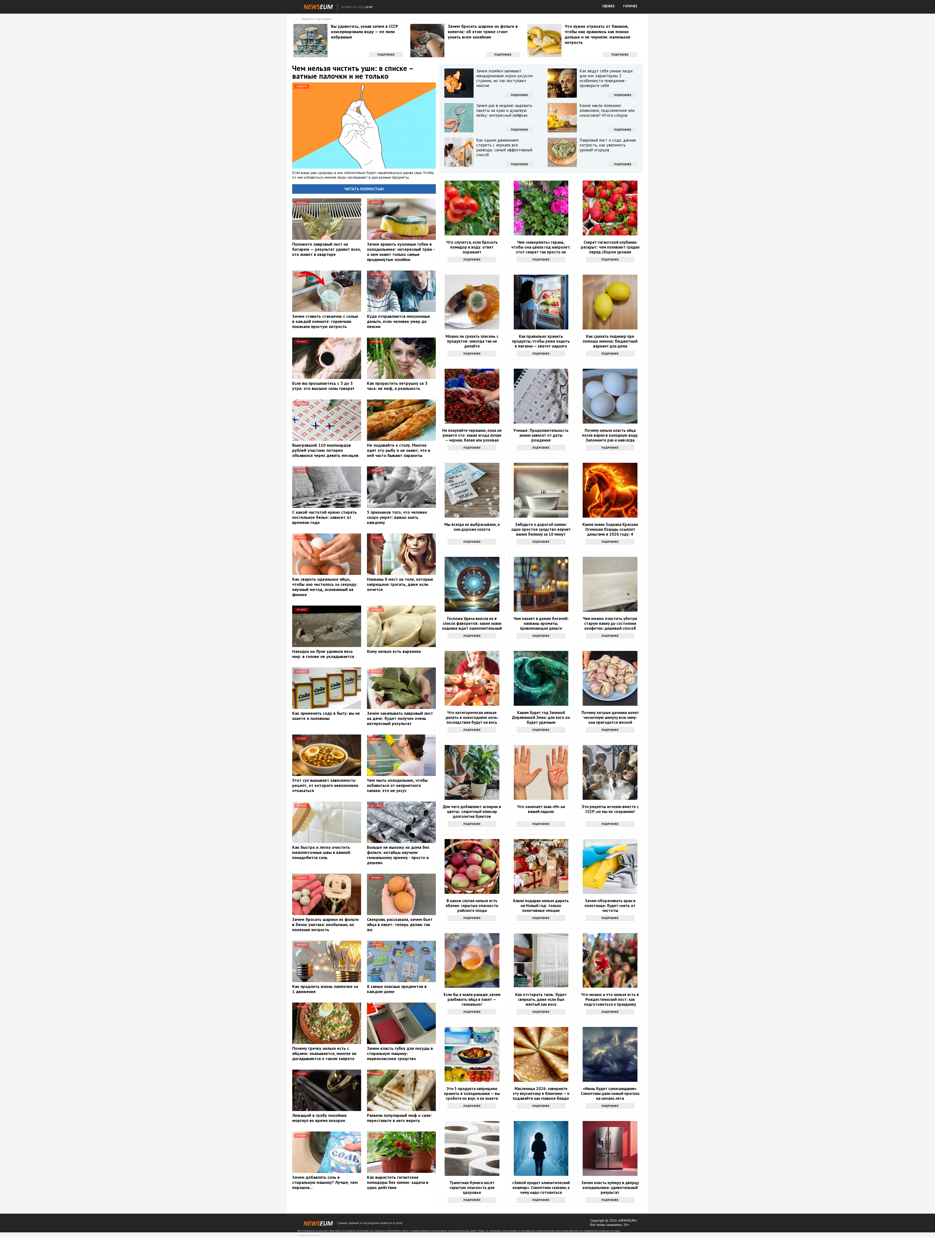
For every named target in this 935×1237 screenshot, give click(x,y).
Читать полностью (364, 188)
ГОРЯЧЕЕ (630, 6)
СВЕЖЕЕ (608, 6)
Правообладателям (308, 1235)
